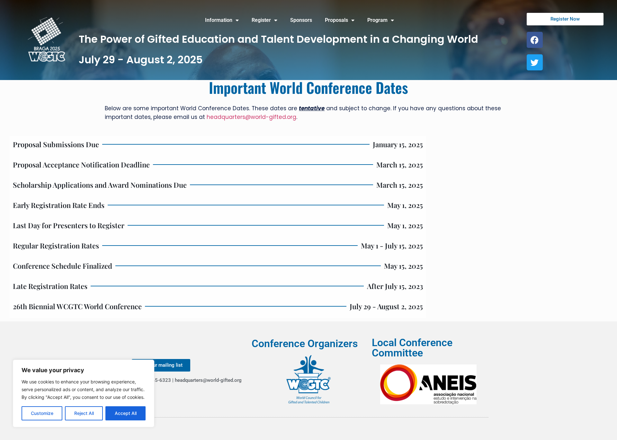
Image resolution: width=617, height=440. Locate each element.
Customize (42, 413)
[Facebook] (535, 40)
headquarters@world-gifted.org (251, 117)
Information (218, 20)
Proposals (336, 20)
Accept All (126, 413)
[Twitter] (535, 62)
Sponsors (301, 20)
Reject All (84, 413)
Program (377, 20)
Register (261, 20)
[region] (83, 393)
